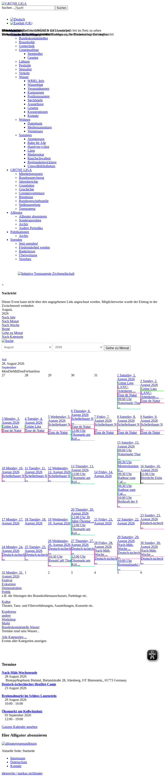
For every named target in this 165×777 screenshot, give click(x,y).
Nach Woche (10, 325)
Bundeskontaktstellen (33, 38)
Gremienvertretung (31, 193)
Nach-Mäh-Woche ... (102, 552)
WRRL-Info (36, 81)
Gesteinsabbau (29, 50)
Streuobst (25, 69)
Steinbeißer (35, 54)
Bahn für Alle (37, 143)
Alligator (16, 212)
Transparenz (27, 208)
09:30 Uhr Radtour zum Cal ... (126, 478)
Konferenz (9, 611)
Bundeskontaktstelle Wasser (21, 627)
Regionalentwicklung (42, 162)
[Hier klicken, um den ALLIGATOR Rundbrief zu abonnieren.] (82, 744)
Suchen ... (8, 7)
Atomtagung (36, 139)
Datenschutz (18, 762)
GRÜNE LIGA (21, 170)
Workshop (9, 619)
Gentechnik (27, 46)
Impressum (17, 758)
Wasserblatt (35, 85)
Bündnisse (26, 197)
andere (6, 615)
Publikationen (19, 232)
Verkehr (24, 73)
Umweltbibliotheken (41, 166)
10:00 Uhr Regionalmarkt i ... (128, 564)
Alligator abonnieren (33, 216)
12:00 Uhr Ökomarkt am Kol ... (81, 434)
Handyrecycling (38, 146)
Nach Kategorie (12, 336)
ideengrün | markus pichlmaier (22, 773)
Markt (6, 623)
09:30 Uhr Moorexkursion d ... (128, 466)
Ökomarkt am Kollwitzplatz (22, 711)
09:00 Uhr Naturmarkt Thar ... (129, 403)
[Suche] (8, 340)
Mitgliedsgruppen (31, 174)
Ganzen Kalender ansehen (19, 727)
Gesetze (33, 57)
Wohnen (24, 119)
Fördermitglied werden (34, 247)
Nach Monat (10, 321)
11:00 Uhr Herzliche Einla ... (151, 478)
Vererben (25, 259)
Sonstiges (25, 135)
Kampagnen (36, 92)
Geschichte (26, 189)
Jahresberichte (28, 181)
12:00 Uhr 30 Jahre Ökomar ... (83, 519)
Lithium (24, 61)
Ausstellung (36, 104)
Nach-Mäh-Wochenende (19, 672)
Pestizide (25, 65)
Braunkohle (27, 42)
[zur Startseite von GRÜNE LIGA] (14, 3)
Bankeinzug (27, 251)
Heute (6, 329)
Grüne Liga (125, 383)
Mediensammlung (40, 127)
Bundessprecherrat (31, 177)
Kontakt (33, 115)
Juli (4, 359)
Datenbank (35, 123)
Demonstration (12, 588)
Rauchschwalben (39, 158)
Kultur (6, 602)
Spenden (16, 239)
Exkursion (9, 584)
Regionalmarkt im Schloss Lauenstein (29, 696)
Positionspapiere (39, 96)
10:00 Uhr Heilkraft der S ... (128, 501)
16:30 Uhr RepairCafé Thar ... (60, 560)
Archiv (23, 224)
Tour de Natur (127, 395)
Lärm (31, 150)
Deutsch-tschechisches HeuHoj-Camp (29, 684)
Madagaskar (36, 154)
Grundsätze (26, 185)
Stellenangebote (29, 205)
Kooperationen (38, 112)
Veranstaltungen (38, 88)
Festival (7, 580)
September (9, 367)
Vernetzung (35, 131)
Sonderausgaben (30, 220)
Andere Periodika (31, 228)
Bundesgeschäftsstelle (34, 201)
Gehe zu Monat (12, 333)
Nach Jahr (8, 317)
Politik (6, 592)
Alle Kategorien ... (14, 637)
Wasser (24, 77)
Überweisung (28, 255)
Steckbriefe (35, 100)
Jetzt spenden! (28, 243)
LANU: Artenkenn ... (127, 389)
